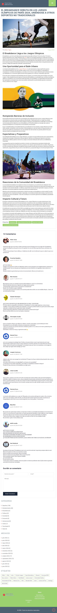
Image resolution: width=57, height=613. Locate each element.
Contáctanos (29, 600)
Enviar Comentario (10, 493)
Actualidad (6, 510)
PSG (23, 580)
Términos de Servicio (40, 596)
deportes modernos (37, 222)
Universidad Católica (39, 578)
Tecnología (6, 526)
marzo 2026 (6, 548)
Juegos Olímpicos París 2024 (24, 222)
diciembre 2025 (7, 551)
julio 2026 (5, 538)
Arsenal (37, 575)
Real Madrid (21, 578)
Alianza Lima (16, 580)
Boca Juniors (5, 578)
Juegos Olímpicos (23, 69)
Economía (5, 518)
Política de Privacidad (40, 598)
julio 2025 (5, 564)
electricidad (4, 583)
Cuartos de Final (42, 580)
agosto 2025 (6, 561)
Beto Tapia (8, 50)
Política (5, 513)
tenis (12, 575)
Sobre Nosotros (39, 595)
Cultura (5, 523)
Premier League (19, 575)
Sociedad (5, 516)
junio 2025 (5, 566)
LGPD (28, 602)
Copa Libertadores (29, 575)
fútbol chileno (13, 578)
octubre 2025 (7, 556)
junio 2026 (5, 540)
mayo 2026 (6, 543)
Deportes (6, 505)
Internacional (6, 521)
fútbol (3, 575)
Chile (8, 575)
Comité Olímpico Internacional (10, 225)
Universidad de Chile (6, 580)
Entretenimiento (7, 508)
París (25, 57)
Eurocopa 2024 (45, 575)
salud (35, 580)
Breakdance (12, 222)
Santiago (50, 580)
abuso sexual (29, 578)
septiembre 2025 (8, 558)
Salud (4, 529)
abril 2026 (5, 545)
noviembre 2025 (7, 553)
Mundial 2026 (29, 580)
